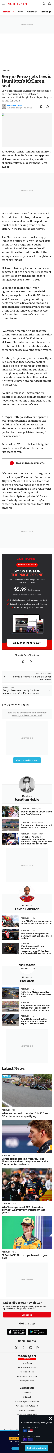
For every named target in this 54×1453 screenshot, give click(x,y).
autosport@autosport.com (27, 1401)
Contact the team (27, 1410)
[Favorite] (41, 106)
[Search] (44, 4)
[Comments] (48, 106)
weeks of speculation (33, 159)
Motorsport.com (27, 1372)
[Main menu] (3, 4)
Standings (45, 11)
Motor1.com (27, 1363)
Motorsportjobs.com (27, 1367)
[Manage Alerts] (30, 661)
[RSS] (38, 1347)
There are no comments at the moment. (27, 714)
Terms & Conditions (12, 1430)
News (20, 11)
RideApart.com (27, 1380)
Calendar (32, 11)
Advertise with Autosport (27, 1406)
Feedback (27, 1393)
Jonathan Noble (15, 106)
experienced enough (32, 256)
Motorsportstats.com (27, 1376)
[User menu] (49, 4)
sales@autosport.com (27, 1414)
